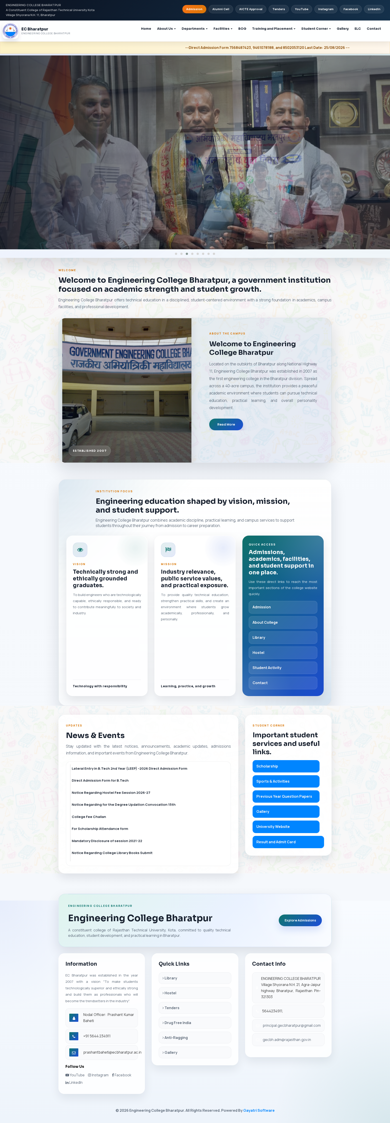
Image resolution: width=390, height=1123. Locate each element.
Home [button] (146, 29)
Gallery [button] (343, 29)
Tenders (171, 1007)
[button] (176, 254)
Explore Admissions (300, 920)
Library (259, 637)
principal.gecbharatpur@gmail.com (292, 1025)
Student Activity (267, 667)
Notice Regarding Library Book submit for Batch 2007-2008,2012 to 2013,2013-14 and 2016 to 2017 (148, 812)
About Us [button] (165, 29)
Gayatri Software (259, 1110)
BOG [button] (242, 29)
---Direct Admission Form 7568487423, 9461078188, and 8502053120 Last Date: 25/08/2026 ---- (125, 47)
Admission (194, 9)
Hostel (258, 652)
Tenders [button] (278, 9)
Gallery (262, 811)
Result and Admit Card (276, 841)
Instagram (326, 9)
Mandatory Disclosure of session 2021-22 (107, 773)
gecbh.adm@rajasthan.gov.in (287, 1039)
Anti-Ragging (176, 1037)
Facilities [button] (222, 29)
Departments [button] (193, 29)
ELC (358, 29)
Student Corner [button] (315, 29)
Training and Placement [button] (272, 29)
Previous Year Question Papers (284, 796)
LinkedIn (374, 9)
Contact (374, 29)
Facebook (351, 9)
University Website (273, 826)
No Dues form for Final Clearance (100, 797)
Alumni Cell (220, 9)
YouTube (301, 9)
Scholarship (267, 766)
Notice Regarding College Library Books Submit (112, 786)
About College (265, 622)
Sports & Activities (273, 781)
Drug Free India (177, 1022)
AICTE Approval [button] (250, 9)
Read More (226, 424)
